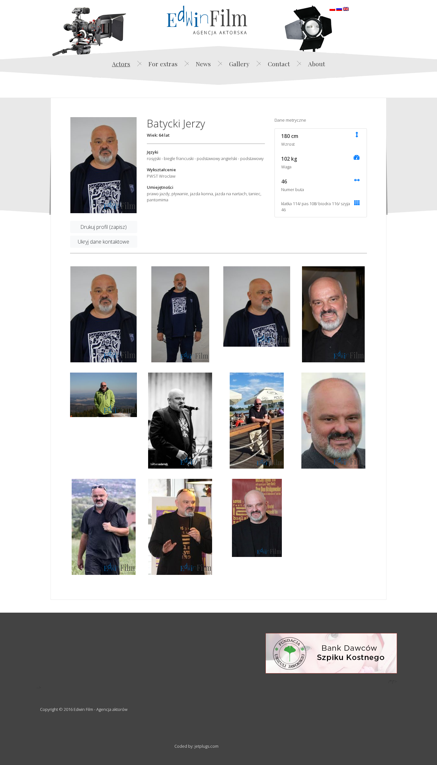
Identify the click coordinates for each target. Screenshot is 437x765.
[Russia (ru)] (339, 8)
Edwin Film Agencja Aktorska (207, 20)
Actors (121, 64)
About (316, 64)
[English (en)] (346, 8)
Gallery (239, 64)
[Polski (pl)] (332, 8)
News (203, 64)
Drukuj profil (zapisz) (103, 226)
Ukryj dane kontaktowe (103, 241)
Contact (279, 64)
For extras (163, 64)
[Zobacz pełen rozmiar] (103, 165)
